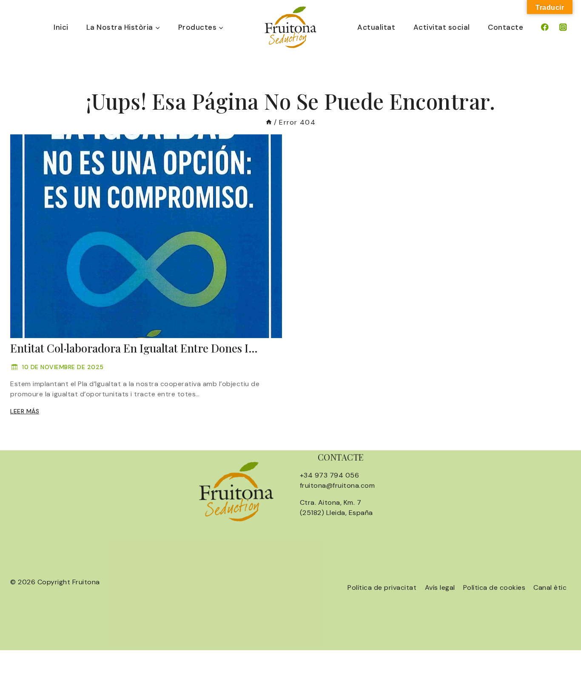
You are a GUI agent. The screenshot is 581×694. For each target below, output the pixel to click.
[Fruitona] (290, 27)
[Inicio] (268, 122)
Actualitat (376, 27)
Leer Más (24, 411)
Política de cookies (494, 587)
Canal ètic (550, 587)
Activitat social (441, 27)
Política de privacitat (381, 587)
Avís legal (440, 587)
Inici (61, 27)
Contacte (505, 27)
